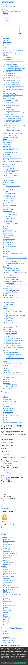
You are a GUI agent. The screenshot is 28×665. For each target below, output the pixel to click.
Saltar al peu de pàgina (8, 6)
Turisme (5, 607)
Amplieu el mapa (7, 463)
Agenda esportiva (19, 392)
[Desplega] (11, 392)
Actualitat (7, 392)
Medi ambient (7, 610)
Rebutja (7, 662)
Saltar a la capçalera (8, 1)
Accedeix (3, 491)
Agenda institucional (9, 408)
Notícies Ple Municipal (9, 401)
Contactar (3, 9)
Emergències (7, 564)
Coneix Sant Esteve (6, 537)
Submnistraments (8, 562)
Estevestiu (6, 621)
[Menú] (1, 36)
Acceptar (20, 662)
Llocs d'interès (7, 546)
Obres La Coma (7, 625)
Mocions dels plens (8, 403)
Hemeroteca (6, 421)
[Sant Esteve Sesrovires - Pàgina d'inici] (10, 30)
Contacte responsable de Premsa (12, 422)
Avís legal (6, 635)
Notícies (5, 397)
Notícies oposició (8, 399)
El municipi (6, 539)
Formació (6, 619)
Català (7, 15)
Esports (5, 603)
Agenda (5, 396)
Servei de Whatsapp (8, 405)
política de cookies (15, 657)
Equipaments (7, 557)
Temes (3, 596)
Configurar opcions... (6, 659)
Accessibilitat (7, 633)
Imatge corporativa (8, 417)
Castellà (8, 16)
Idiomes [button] (5, 13)
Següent (8, 508)
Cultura (5, 609)
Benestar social (7, 601)
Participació (6, 600)
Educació (5, 612)
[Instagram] (16, 11)
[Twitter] (3, 11)
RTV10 (5, 419)
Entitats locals (7, 560)
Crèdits (5, 631)
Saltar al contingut (7, 2)
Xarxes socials (7, 406)
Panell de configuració (9, 640)
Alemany (8, 20)
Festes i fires (6, 548)
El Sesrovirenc (7, 414)
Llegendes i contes (8, 544)
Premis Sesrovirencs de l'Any (11, 415)
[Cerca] (20, 34)
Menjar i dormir (7, 555)
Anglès (7, 18)
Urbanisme (6, 623)
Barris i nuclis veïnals (9, 541)
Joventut (5, 614)
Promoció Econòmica (9, 605)
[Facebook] (9, 11)
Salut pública (7, 618)
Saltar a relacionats (7, 4)
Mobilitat (5, 616)
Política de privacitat (9, 639)
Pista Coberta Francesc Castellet (14, 457)
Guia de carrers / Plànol (10, 553)
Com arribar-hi (7, 465)
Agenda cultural (7, 410)
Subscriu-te (4, 521)
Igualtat (5, 598)
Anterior (3, 508)
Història (5, 543)
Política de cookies (8, 642)
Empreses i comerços (9, 559)
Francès (8, 22)
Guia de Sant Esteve (6, 550)
